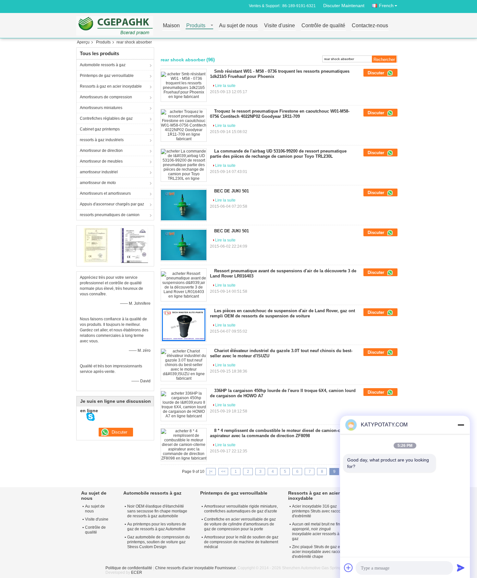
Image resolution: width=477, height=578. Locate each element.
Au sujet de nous (238, 25)
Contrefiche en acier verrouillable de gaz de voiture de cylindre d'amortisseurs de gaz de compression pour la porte (240, 524)
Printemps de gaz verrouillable (107, 75)
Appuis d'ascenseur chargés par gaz (112, 204)
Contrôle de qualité (323, 25)
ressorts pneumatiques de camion (110, 215)
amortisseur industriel (99, 172)
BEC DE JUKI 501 (231, 191)
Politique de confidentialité (128, 568)
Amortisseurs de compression (106, 97)
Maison (171, 25)
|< (211, 471)
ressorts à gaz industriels (102, 140)
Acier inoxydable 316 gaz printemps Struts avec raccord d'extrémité (318, 511)
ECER (136, 572)
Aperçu (83, 42)
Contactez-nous (370, 25)
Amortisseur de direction (101, 150)
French (386, 5)
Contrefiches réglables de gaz (106, 118)
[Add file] (348, 567)
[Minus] (461, 425)
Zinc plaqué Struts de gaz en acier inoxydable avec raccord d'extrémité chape (318, 552)
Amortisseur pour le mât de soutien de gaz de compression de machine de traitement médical (241, 542)
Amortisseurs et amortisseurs (105, 193)
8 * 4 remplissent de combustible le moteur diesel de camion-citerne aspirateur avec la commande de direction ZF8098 (280, 433)
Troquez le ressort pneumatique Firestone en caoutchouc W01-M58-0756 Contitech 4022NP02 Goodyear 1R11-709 (279, 114)
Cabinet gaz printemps (100, 129)
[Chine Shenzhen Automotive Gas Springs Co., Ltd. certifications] (96, 245)
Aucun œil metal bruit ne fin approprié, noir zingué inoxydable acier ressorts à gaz (316, 531)
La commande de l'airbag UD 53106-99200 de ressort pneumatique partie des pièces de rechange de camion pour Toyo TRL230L (278, 154)
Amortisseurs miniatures (101, 107)
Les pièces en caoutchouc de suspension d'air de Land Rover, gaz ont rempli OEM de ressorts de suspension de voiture (282, 313)
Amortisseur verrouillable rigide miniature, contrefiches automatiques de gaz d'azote (241, 508)
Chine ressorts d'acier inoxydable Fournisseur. (196, 568)
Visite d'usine (279, 25)
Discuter (376, 72)
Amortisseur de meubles (101, 161)
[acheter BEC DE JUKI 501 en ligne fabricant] (183, 205)
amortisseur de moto (98, 182)
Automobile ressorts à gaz (103, 65)
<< (223, 471)
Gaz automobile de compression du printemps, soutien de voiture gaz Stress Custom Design (158, 542)
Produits (195, 25)
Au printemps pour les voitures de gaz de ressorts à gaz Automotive (156, 526)
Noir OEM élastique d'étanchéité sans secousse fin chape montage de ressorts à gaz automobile (157, 511)
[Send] (461, 567)
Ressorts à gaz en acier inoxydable (111, 86)
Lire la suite (225, 85)
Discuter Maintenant (343, 5)
